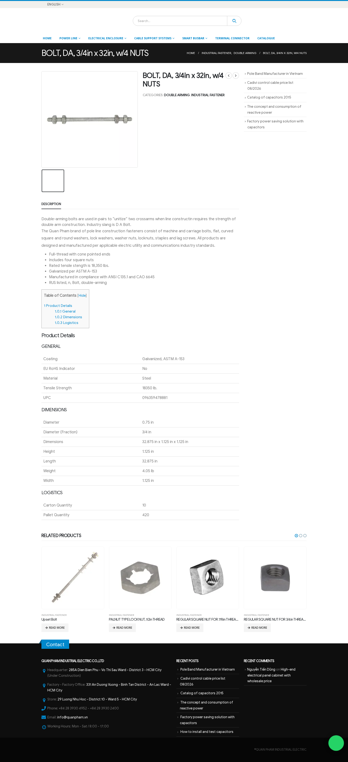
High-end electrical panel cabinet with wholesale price (271, 675)
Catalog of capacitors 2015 (269, 97)
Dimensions (68, 317)
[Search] (234, 21)
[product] (72, 577)
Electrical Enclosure (105, 38)
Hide (82, 295)
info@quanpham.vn (72, 717)
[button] (296, 535)
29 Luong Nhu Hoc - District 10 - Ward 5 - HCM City (97, 699)
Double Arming (177, 95)
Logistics (66, 322)
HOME (47, 38)
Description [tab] (51, 204)
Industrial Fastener (208, 95)
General (65, 311)
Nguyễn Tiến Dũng (261, 669)
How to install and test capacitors (206, 732)
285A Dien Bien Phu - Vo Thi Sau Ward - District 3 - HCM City (115, 670)
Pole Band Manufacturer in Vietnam (275, 74)
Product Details (58, 305)
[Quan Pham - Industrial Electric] (54, 20)
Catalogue (266, 38)
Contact (55, 644)
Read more (57, 628)
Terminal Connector (232, 38)
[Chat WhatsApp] (336, 743)
